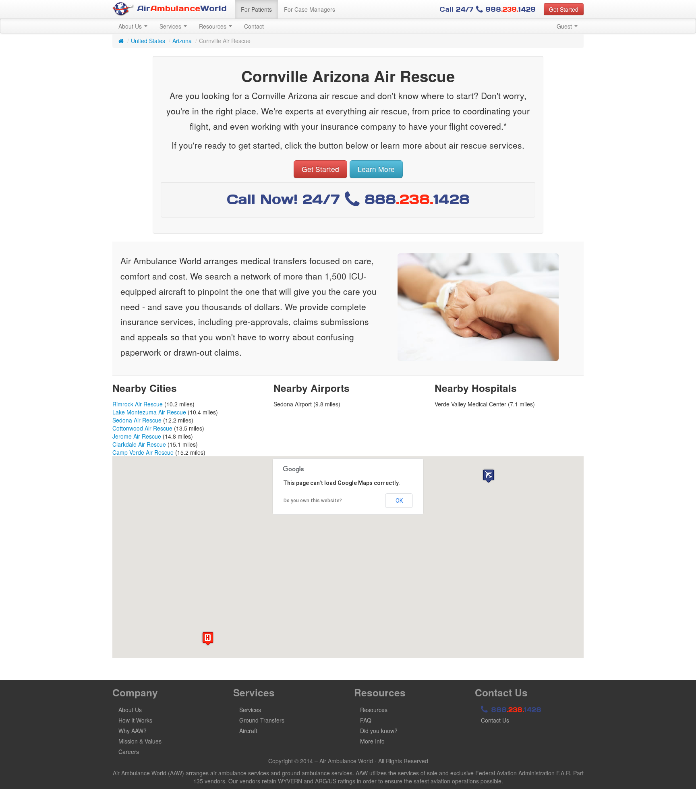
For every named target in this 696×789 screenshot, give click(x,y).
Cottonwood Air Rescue (142, 428)
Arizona (182, 41)
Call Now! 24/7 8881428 (348, 199)
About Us (130, 26)
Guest (565, 26)
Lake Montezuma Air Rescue (149, 412)
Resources (213, 26)
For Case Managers (309, 9)
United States (148, 41)
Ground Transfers (261, 720)
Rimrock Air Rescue (137, 404)
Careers (128, 752)
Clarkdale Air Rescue (139, 444)
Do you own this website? (313, 500)
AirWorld (180, 8)
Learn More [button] (376, 169)
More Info (372, 741)
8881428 (515, 710)
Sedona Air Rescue (137, 420)
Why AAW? (132, 731)
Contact (254, 26)
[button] (488, 475)
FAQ (365, 720)
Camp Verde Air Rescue (143, 452)
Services (171, 26)
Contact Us (495, 720)
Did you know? (379, 731)
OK (399, 500)
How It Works (135, 720)
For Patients (256, 9)
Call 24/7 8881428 (487, 9)
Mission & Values (140, 741)
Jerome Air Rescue (136, 436)
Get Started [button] (563, 9)
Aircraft (248, 731)
